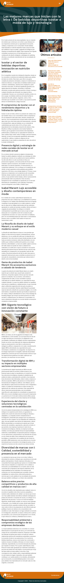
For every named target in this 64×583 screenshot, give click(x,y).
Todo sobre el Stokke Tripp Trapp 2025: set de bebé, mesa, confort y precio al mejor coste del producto (55, 119)
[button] (59, 3)
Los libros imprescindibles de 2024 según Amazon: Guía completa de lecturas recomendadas (54, 87)
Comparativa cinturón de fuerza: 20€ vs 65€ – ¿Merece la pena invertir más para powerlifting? (55, 109)
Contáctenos (55, 575)
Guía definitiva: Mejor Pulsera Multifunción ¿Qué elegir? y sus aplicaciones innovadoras (54, 99)
